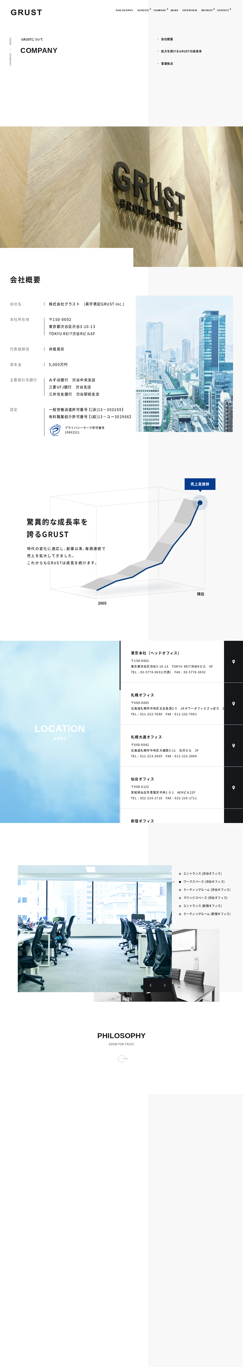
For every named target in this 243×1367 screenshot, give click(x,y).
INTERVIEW (189, 10)
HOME (10, 42)
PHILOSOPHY (124, 10)
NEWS (174, 10)
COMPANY (10, 59)
